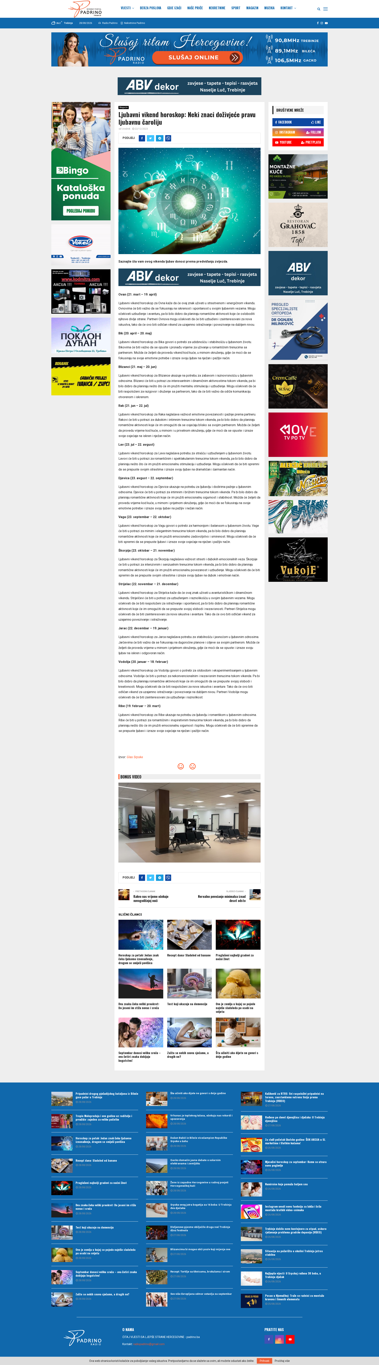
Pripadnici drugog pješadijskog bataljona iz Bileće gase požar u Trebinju (107, 1095)
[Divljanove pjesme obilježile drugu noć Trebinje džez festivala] (156, 1233)
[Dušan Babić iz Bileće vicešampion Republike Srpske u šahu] (156, 1143)
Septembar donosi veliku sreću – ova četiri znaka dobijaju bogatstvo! (139, 1057)
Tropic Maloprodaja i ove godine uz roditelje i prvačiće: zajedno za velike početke (104, 1117)
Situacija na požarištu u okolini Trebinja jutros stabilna (294, 1252)
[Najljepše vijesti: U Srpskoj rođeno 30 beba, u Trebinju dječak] (251, 1278)
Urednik (126, 128)
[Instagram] (279, 1339)
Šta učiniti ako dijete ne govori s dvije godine (237, 1055)
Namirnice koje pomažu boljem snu (286, 1184)
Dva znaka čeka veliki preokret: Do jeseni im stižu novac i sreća (138, 1006)
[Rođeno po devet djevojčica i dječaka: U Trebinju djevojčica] (251, 1122)
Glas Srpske (135, 757)
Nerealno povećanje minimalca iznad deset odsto (222, 898)
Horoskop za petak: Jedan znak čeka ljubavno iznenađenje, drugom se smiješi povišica (138, 959)
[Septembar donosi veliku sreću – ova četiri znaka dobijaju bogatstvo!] (62, 1277)
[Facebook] (269, 1339)
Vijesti (126, 8)
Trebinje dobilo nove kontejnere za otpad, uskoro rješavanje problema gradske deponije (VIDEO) (295, 1230)
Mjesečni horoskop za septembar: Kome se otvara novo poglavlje (295, 1163)
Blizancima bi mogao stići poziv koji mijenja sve (200, 1249)
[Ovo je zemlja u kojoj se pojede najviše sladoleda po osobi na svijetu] (62, 1255)
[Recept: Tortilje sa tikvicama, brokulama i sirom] (156, 1277)
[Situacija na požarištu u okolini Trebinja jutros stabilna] (251, 1256)
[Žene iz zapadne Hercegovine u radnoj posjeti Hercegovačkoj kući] (156, 1188)
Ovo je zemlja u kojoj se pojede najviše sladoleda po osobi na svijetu (235, 1008)
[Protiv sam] (193, 767)
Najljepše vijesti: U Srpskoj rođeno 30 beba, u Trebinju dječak (293, 1275)
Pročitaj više (282, 1360)
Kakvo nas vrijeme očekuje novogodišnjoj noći (150, 898)
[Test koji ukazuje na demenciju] (62, 1233)
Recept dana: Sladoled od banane (189, 955)
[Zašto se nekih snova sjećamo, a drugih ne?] (62, 1299)
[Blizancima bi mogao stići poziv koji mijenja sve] (156, 1255)
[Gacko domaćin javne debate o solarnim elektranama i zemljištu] (156, 1166)
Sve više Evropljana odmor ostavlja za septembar (201, 1293)
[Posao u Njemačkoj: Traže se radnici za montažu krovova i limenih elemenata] (251, 1301)
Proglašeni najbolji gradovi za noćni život (235, 957)
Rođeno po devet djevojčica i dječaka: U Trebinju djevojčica (295, 1119)
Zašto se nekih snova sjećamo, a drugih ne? (188, 1055)
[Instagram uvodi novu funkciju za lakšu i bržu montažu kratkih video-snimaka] (251, 1212)
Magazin (252, 8)
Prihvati (264, 1360)
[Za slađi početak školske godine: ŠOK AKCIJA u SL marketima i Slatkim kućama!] (251, 1145)
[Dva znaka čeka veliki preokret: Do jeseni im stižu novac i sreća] (62, 1210)
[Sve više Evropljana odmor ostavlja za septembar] (156, 1299)
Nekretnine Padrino (134, 23)
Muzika (269, 8)
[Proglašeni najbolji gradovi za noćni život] (62, 1188)
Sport (235, 8)
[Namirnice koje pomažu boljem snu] (251, 1189)
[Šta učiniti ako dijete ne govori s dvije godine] (156, 1099)
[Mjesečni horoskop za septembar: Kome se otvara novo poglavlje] (251, 1167)
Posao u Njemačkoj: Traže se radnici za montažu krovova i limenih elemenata (294, 1297)
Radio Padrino (109, 23)
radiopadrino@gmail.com (149, 1344)
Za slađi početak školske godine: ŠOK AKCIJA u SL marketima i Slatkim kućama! (295, 1141)
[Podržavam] (181, 767)
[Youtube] (290, 1339)
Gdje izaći (174, 8)
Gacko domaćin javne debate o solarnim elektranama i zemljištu (195, 1162)
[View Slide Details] (189, 86)
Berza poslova (150, 8)
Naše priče (195, 8)
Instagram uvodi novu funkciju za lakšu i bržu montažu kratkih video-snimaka (293, 1208)
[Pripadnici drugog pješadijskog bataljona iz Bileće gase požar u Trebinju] (62, 1099)
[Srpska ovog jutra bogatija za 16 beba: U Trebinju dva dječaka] (156, 1210)
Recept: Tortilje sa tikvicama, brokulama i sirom (200, 1271)
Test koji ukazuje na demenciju (187, 1004)
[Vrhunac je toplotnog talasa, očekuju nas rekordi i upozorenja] (156, 1121)
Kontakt (286, 8)
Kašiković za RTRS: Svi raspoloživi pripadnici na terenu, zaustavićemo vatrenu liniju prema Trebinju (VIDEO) (294, 1097)
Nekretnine (217, 8)
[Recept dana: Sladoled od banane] (62, 1166)
